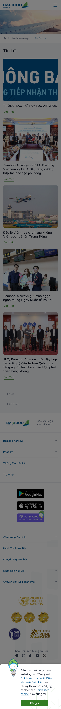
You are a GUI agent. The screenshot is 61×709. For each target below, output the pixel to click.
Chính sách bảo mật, (33, 678)
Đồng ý (34, 703)
